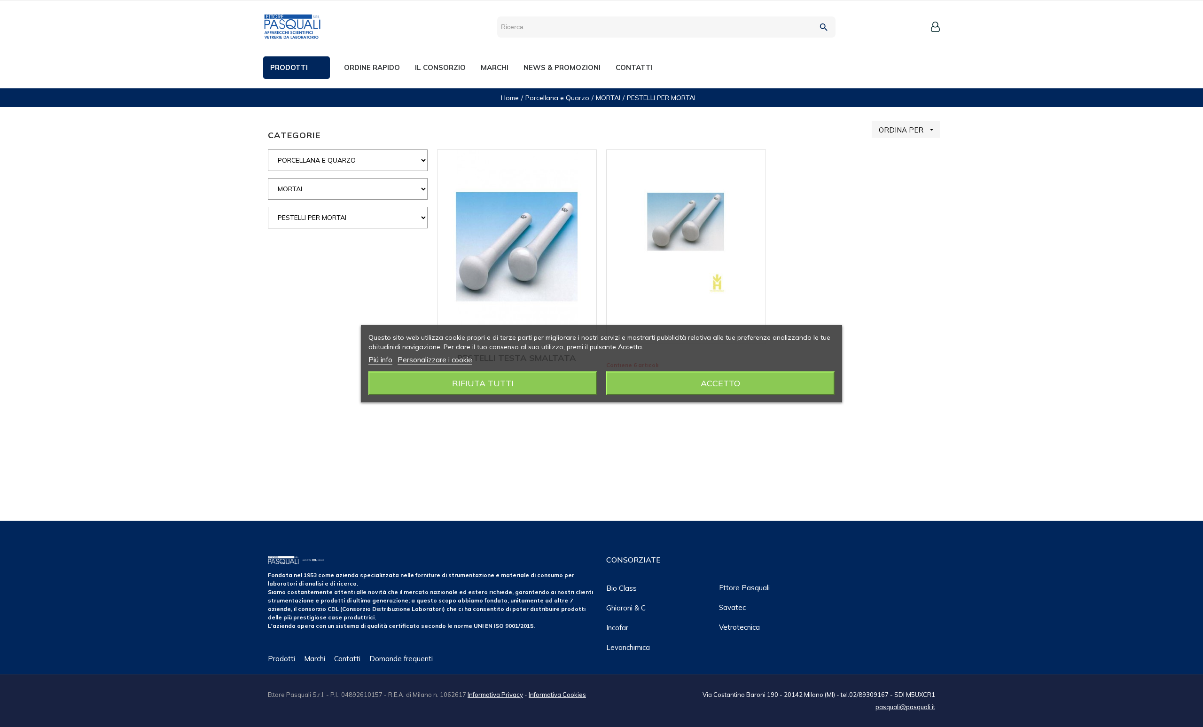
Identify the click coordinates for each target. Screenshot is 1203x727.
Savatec (732, 607)
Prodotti (281, 658)
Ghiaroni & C (626, 607)
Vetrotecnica (739, 627)
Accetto (720, 382)
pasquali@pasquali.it (905, 707)
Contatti (347, 658)
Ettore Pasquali (744, 587)
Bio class (621, 588)
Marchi (314, 658)
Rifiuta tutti (483, 382)
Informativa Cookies (557, 694)
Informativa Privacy (495, 694)
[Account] (935, 27)
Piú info (380, 359)
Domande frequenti (401, 658)
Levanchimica (628, 647)
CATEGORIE (294, 135)
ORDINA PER (907, 129)
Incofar (617, 627)
